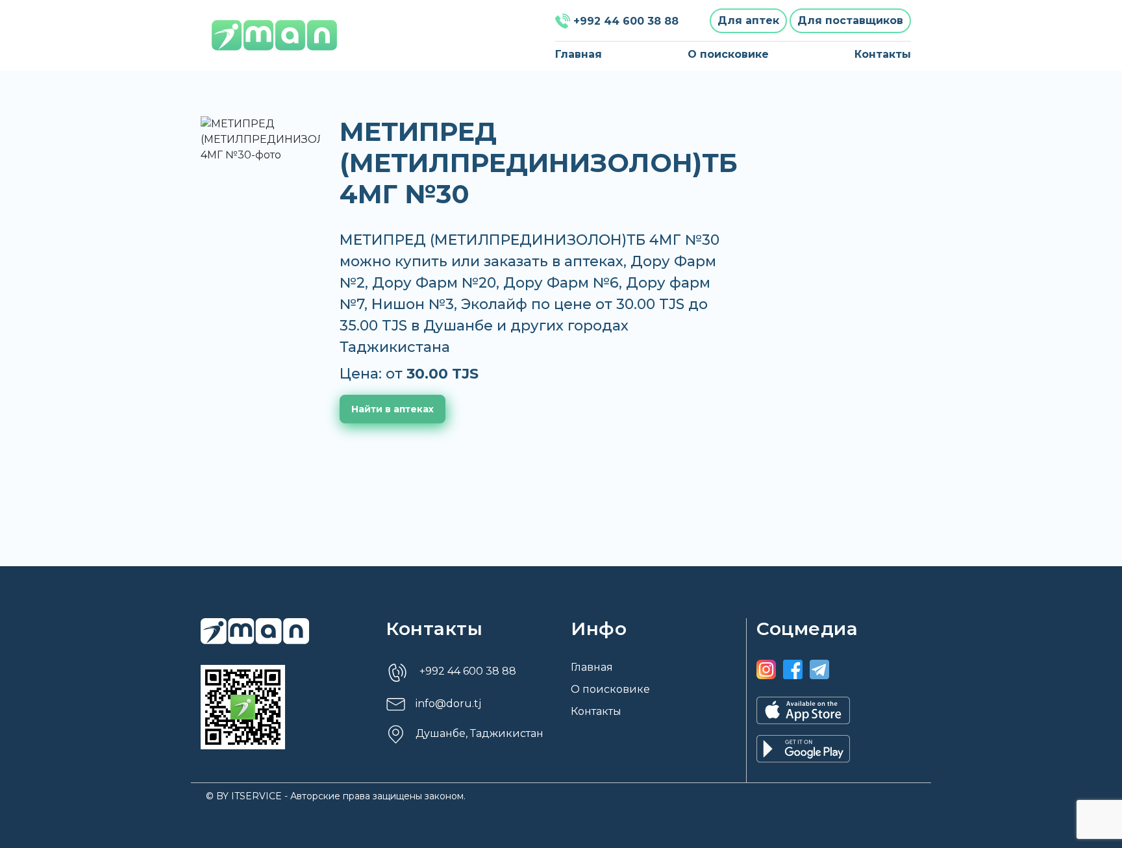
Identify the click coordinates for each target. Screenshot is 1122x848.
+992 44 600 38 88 (626, 21)
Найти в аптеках (392, 409)
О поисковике (728, 54)
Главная (578, 54)
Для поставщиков (850, 20)
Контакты (882, 54)
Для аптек (748, 20)
